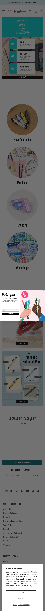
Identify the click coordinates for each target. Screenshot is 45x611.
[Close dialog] (43, 290)
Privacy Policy (26, 586)
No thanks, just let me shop (11, 317)
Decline (21, 599)
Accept (21, 592)
